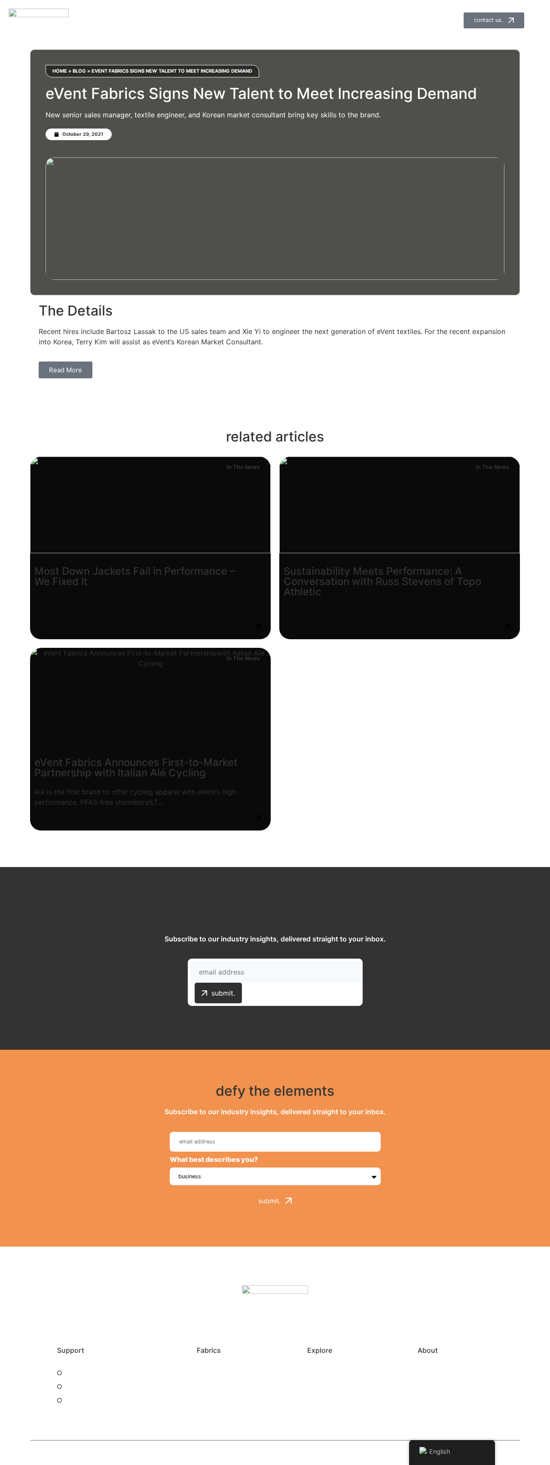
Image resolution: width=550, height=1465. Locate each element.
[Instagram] (265, 1323)
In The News (243, 467)
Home (59, 71)
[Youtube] (304, 1323)
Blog (79, 71)
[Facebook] (245, 1323)
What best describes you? (214, 1160)
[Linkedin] (285, 1323)
